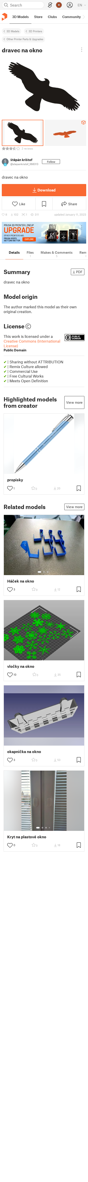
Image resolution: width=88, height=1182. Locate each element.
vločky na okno (20, 666)
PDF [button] (79, 272)
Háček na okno (20, 581)
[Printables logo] (4, 17)
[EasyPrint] (50, 5)
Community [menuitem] (71, 17)
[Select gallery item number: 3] (48, 572)
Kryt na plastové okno (26, 837)
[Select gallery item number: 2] (44, 572)
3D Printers (35, 31)
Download (46, 190)
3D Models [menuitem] (20, 17)
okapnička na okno (24, 751)
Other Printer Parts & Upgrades (25, 39)
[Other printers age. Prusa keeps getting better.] (44, 233)
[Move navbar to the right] (83, 16)
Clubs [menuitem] (52, 17)
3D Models (13, 31)
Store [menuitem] (38, 17)
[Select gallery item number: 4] (50, 828)
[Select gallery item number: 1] (39, 572)
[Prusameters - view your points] (59, 5)
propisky (15, 480)
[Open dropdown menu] (81, 49)
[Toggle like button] (10, 488)
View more (74, 402)
